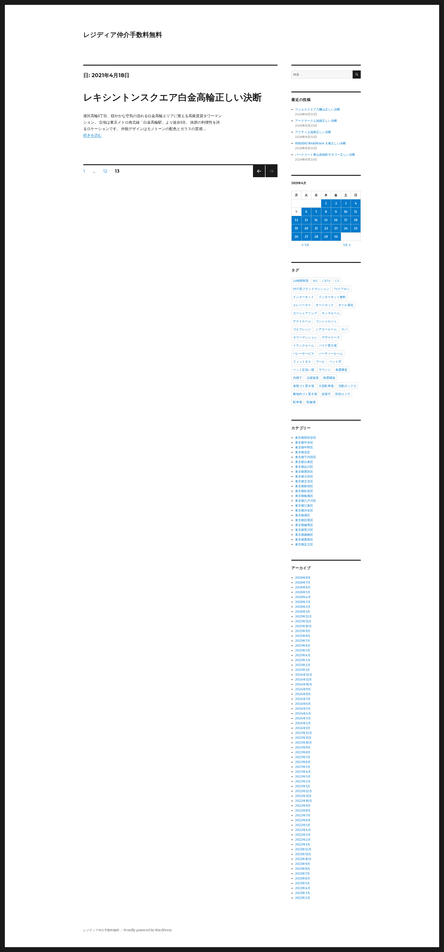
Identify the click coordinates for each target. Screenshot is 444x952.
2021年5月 (302, 883)
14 (316, 220)
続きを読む (92, 135)
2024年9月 (303, 689)
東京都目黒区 (304, 520)
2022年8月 (303, 810)
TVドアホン (342, 289)
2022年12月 (303, 791)
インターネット (303, 297)
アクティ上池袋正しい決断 (313, 132)
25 (356, 228)
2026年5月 (302, 592)
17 (345, 220)
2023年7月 (302, 757)
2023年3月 (303, 777)
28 (316, 237)
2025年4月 (303, 655)
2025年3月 (302, 660)
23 (336, 228)
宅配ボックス (347, 386)
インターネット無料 (332, 297)
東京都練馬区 (304, 525)
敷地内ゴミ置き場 (305, 394)
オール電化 (345, 305)
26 (296, 237)
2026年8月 (303, 578)
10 (345, 212)
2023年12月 (303, 733)
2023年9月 (303, 747)
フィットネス (302, 361)
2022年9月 (303, 806)
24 (346, 228)
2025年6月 (302, 646)
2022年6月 (303, 820)
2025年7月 (302, 641)
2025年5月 (302, 650)
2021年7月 (302, 874)
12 (105, 171)
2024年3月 (303, 718)
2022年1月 (302, 844)
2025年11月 (303, 621)
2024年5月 (303, 709)
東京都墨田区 (304, 472)
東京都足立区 (304, 544)
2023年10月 (303, 743)
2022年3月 (303, 835)
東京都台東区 (304, 462)
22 (326, 228)
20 (306, 228)
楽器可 (326, 394)
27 (306, 237)
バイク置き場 (328, 345)
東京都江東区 (304, 506)
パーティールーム (331, 353)
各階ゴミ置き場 (303, 386)
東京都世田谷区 (305, 438)
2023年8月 (303, 752)
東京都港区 (302, 515)
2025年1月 (302, 670)
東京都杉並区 (304, 491)
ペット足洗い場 (303, 369)
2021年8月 (302, 869)
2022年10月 (303, 801)
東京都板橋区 (304, 496)
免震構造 (341, 369)
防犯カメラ (342, 394)
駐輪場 (311, 402)
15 (326, 220)
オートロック (325, 305)
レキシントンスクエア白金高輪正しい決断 (172, 97)
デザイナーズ (331, 337)
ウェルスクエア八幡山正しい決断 (317, 109)
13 (306, 220)
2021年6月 (302, 878)
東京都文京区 (304, 481)
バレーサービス (303, 353)
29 (326, 237)
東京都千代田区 (305, 457)
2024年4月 (303, 713)
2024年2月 (303, 723)
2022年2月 (303, 840)
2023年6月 (303, 762)
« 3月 (305, 245)
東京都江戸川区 (305, 501)
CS (337, 281)
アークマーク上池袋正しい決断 (316, 121)
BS (315, 281)
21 (316, 228)
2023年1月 (302, 786)
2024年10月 (303, 684)
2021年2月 (302, 898)
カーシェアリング (305, 313)
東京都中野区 (304, 447)
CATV (326, 281)
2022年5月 (302, 825)
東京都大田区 (304, 476)
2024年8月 (303, 694)
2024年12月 (303, 675)
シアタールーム (326, 329)
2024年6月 (303, 704)
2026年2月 (303, 607)
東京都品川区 (304, 467)
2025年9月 (302, 631)
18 (356, 220)
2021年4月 (302, 888)
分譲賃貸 (313, 378)
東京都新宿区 (304, 486)
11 (355, 212)
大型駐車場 (326, 386)
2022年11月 (303, 796)
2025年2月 (302, 665)
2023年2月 (303, 781)
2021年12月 (303, 849)
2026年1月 (302, 612)
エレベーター (302, 305)
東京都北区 (302, 452)
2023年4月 (303, 772)
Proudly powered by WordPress (147, 930)
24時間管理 (300, 281)
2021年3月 (302, 893)
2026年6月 (303, 587)
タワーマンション (305, 337)
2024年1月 (302, 728)
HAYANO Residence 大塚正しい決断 (320, 143)
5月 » (347, 245)
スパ (344, 329)
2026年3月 (303, 602)
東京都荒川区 (304, 530)
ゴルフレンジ (302, 329)
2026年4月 (303, 597)
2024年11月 (303, 679)
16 (336, 220)
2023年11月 (303, 738)
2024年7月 (303, 699)
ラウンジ (325, 369)
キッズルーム (331, 313)
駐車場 (297, 402)
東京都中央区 (304, 442)
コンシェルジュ (326, 321)
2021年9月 (302, 864)
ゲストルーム (302, 321)
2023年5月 (302, 767)
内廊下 (297, 378)
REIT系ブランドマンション (311, 289)
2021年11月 (303, 854)
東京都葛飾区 (304, 535)
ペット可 (335, 361)
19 (296, 228)
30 (336, 237)
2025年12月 (303, 616)
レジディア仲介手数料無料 (122, 35)
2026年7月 (302, 582)
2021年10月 (303, 859)
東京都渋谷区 (304, 510)
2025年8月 (302, 636)
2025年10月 (303, 626)
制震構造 (329, 378)
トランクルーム (303, 345)
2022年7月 (302, 815)
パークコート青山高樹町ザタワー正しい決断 (325, 155)
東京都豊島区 (304, 539)
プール (320, 361)
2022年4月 (303, 830)
